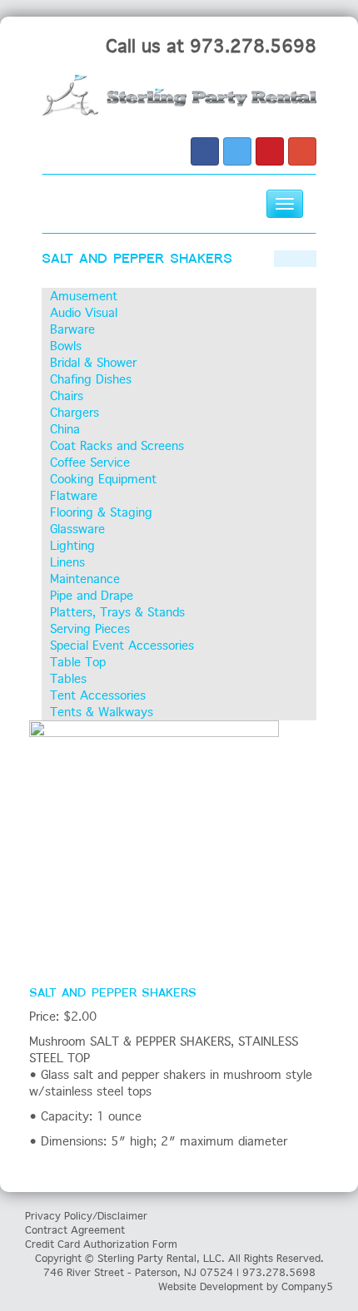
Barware (72, 329)
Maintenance (85, 578)
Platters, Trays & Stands (117, 612)
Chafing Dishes (91, 379)
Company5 (307, 1286)
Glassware (77, 529)
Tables (68, 678)
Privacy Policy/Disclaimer (86, 1216)
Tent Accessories (98, 695)
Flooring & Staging (101, 512)
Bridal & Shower (93, 362)
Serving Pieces (90, 628)
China (65, 429)
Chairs (66, 395)
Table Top (78, 662)
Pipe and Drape (91, 595)
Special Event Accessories (122, 645)
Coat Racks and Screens (117, 445)
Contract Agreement (75, 1230)
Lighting (72, 545)
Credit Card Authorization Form (101, 1244)
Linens (67, 562)
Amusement (83, 296)
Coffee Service (90, 462)
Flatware (73, 495)
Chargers (74, 412)
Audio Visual (83, 312)
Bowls (66, 346)
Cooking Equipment (103, 479)
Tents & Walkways (101, 712)
